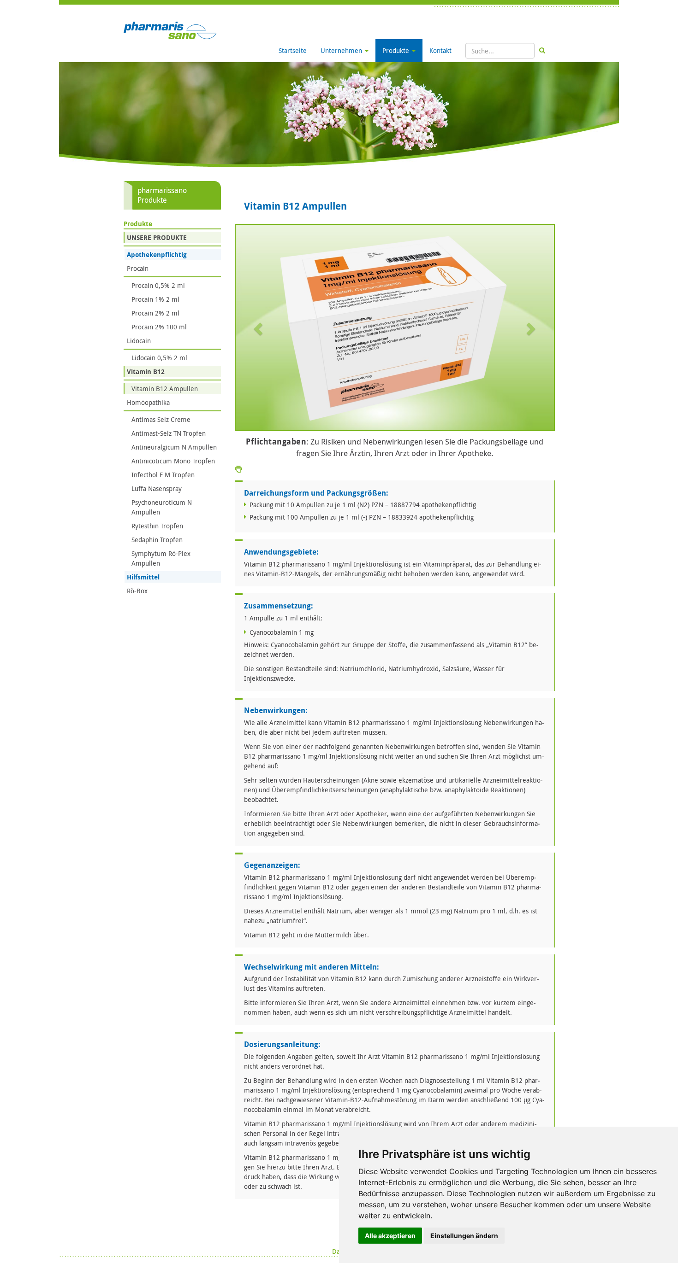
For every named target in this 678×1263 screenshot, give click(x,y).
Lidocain (139, 340)
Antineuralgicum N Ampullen (174, 447)
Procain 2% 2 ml (155, 313)
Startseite (293, 50)
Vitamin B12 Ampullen (164, 388)
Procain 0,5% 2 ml (158, 285)
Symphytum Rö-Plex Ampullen (160, 558)
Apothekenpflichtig (157, 254)
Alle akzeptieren (390, 1236)
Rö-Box (137, 590)
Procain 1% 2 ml (155, 299)
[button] (259, 328)
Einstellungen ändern (464, 1236)
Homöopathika (148, 402)
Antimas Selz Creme (160, 419)
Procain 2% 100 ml (159, 326)
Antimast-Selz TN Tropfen (168, 433)
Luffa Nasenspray (156, 488)
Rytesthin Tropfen (157, 525)
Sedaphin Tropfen (157, 539)
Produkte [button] (396, 50)
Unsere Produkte (157, 237)
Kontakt (440, 50)
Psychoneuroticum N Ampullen (161, 507)
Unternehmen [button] (342, 50)
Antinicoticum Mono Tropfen (173, 460)
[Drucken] (238, 469)
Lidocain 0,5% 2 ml (159, 357)
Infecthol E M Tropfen (163, 474)
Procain (138, 268)
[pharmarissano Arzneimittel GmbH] (170, 29)
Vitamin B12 (146, 371)
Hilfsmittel (143, 577)
